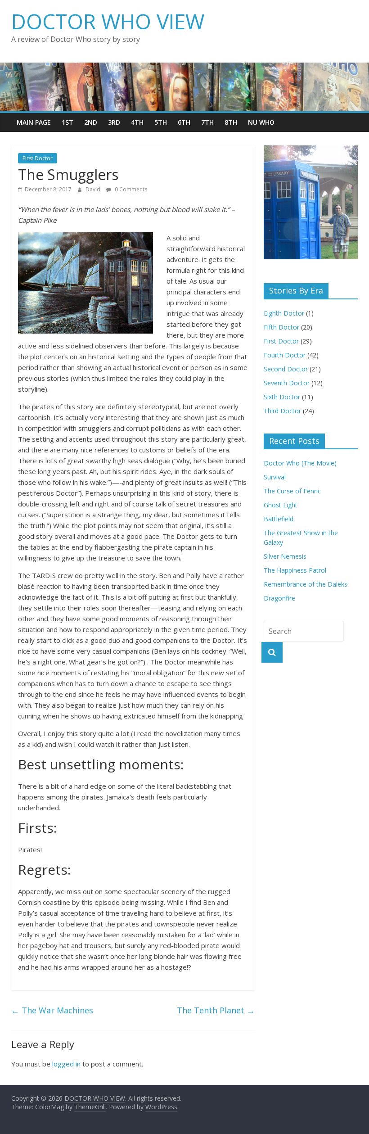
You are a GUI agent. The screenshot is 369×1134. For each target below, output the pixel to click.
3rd (114, 122)
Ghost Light (280, 505)
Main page (34, 122)
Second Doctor (286, 369)
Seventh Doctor (287, 383)
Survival (275, 477)
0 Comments (130, 189)
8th (231, 122)
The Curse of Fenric (292, 491)
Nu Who (261, 122)
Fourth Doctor (285, 355)
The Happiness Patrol (295, 570)
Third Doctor (282, 411)
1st (67, 122)
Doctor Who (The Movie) (300, 463)
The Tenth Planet (216, 1010)
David (94, 189)
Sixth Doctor (282, 397)
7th (207, 122)
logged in (66, 1063)
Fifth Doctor (281, 327)
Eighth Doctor (284, 313)
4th (137, 122)
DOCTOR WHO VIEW (107, 21)
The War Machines (52, 1010)
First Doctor (37, 158)
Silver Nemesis (285, 556)
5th (160, 122)
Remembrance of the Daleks (305, 584)
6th (184, 122)
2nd (90, 122)
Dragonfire (279, 598)
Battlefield (278, 519)
